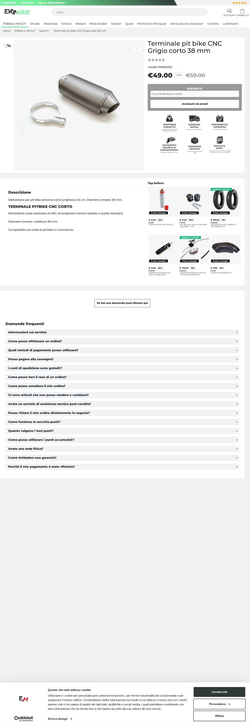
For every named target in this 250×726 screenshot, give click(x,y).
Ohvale (35, 23)
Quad (129, 23)
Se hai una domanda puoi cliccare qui (122, 303)
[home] (17, 12)
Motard (80, 23)
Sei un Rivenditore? (52, 2)
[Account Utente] (228, 10)
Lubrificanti (230, 23)
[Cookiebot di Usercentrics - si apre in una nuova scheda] (24, 719)
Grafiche (213, 23)
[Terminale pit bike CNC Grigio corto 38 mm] (79, 105)
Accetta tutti (219, 691)
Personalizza (217, 703)
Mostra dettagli (58, 718)
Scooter (116, 23)
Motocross (50, 23)
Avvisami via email (195, 103)
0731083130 (8, 2)
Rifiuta (219, 715)
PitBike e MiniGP (14, 23)
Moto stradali (98, 23)
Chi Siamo (27, 2)
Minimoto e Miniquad (151, 23)
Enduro (66, 23)
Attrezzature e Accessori (186, 23)
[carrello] (241, 10)
